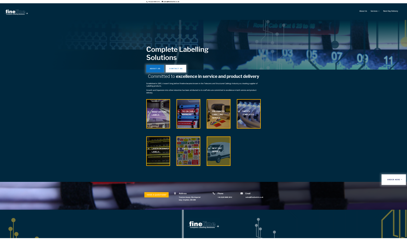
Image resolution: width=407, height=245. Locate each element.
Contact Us (176, 68)
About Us (155, 68)
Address (183, 193)
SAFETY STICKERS (191, 149)
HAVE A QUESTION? (156, 194)
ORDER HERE (393, 179)
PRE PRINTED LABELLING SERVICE (218, 114)
